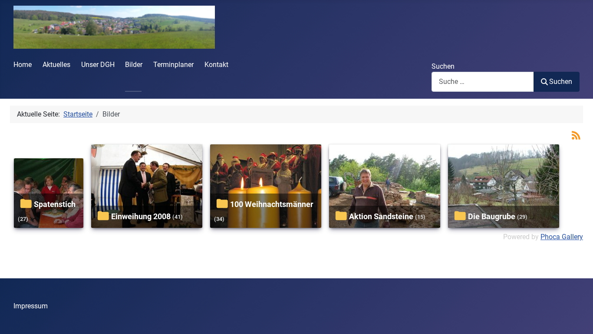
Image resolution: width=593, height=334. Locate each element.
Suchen (443, 66)
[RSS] (576, 135)
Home (22, 64)
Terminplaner (173, 64)
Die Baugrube (491, 216)
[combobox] (483, 81)
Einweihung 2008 (141, 216)
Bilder (133, 64)
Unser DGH (98, 64)
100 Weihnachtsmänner (271, 204)
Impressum (30, 306)
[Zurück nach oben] (578, 318)
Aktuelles (56, 64)
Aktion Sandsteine (381, 216)
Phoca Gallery (561, 237)
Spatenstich (55, 204)
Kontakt (216, 64)
